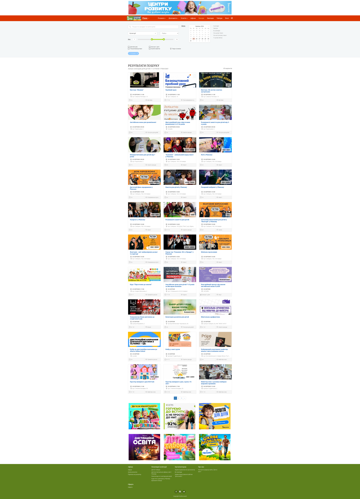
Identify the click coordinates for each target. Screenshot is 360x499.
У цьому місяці (217, 37)
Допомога (173, 18)
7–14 (168, 100)
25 (193, 38)
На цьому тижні (218, 33)
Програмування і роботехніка (189, 100)
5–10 (132, 392)
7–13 (168, 294)
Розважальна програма (153, 197)
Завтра (215, 28)
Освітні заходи (187, 132)
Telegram (184, 491)
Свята (220, 230)
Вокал (149, 327)
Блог (227, 18)
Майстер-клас (223, 359)
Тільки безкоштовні (136, 48)
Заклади (210, 18)
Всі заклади (178, 472)
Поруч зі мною (176, 48)
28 (202, 38)
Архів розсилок (132, 472)
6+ (167, 197)
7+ (132, 165)
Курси (185, 294)
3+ (132, 100)
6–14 (132, 327)
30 (208, 38)
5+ (167, 132)
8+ (167, 165)
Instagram (180, 491)
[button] (145, 18)
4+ (203, 100)
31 (191, 41)
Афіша (193, 18)
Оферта (130, 487)
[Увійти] (232, 18)
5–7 (132, 294)
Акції (220, 294)
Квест (184, 165)
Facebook (176, 491)
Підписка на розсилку (134, 474)
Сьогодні (216, 26)
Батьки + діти (155, 47)
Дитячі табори (155, 469)
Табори (219, 18)
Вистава (149, 100)
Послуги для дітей (152, 132)
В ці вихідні (216, 30)
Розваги (161, 18)
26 (196, 38)
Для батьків (133, 47)
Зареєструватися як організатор (185, 469)
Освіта (184, 18)
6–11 (168, 359)
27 (199, 38)
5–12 (168, 230)
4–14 (203, 392)
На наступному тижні (219, 35)
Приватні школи (152, 294)
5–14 (203, 327)
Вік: (129, 39)
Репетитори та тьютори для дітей (161, 476)
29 (205, 38)
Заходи (201, 18)
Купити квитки (155, 48)
